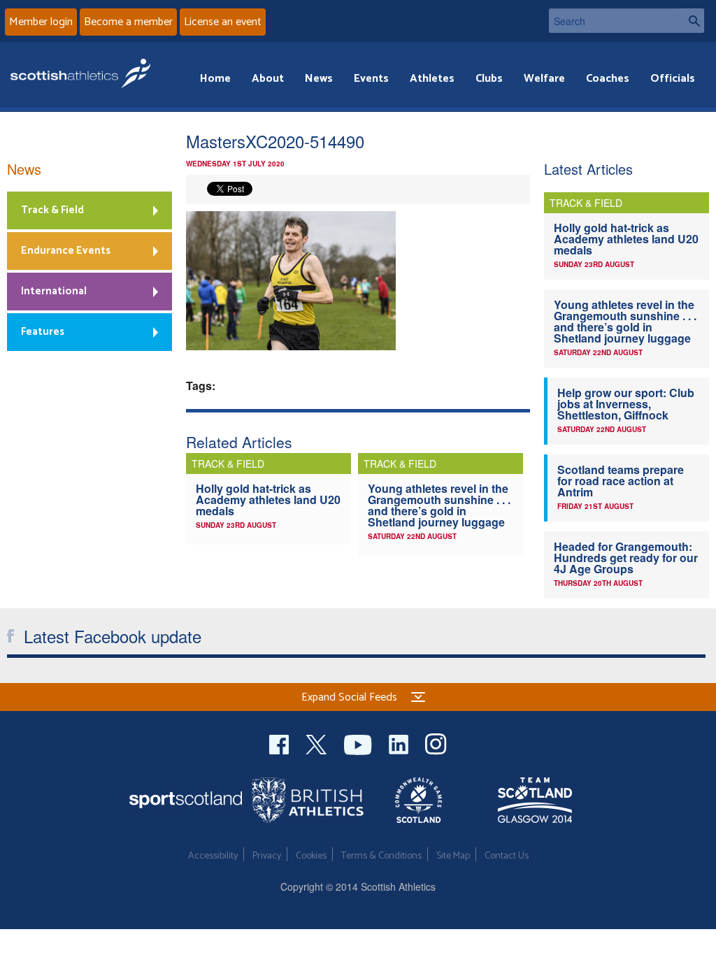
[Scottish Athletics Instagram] (436, 743)
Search (691, 20)
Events (371, 78)
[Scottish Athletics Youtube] (359, 743)
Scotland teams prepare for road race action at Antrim (620, 480)
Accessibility (213, 856)
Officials (672, 78)
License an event (223, 22)
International (54, 291)
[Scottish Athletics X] (318, 743)
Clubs (489, 78)
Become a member (128, 22)
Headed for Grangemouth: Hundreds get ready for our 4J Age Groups (626, 557)
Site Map (453, 856)
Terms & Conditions (381, 856)
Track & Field (52, 210)
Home (215, 78)
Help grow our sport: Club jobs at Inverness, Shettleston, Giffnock (625, 404)
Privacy (266, 856)
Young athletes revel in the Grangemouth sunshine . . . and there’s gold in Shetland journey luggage (439, 505)
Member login (41, 22)
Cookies (311, 856)
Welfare (544, 78)
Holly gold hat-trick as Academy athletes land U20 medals (268, 499)
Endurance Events (65, 250)
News (319, 78)
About (268, 78)
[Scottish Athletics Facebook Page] (280, 743)
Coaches (607, 78)
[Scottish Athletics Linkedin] (400, 743)
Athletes (432, 78)
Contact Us (507, 856)
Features (42, 331)
